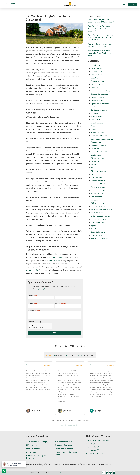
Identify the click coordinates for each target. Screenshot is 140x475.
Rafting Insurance (97, 193)
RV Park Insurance (98, 206)
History (93, 126)
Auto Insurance (96, 68)
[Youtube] (110, 472)
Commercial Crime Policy (100, 90)
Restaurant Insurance (63, 445)
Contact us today (32, 270)
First (29, 300)
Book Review (95, 78)
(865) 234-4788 (41, 289)
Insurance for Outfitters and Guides (66, 453)
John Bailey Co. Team (99, 151)
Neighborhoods (96, 177)
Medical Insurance (98, 167)
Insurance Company (98, 145)
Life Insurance (96, 155)
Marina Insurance (97, 158)
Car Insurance (32, 452)
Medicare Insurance (98, 171)
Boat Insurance (96, 74)
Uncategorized (96, 235)
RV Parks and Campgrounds (101, 209)
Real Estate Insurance (63, 441)
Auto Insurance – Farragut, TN (38, 441)
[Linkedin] (114, 472)
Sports (93, 225)
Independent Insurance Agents (102, 139)
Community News (97, 97)
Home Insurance (33, 448)
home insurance (54, 260)
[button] (124, 4)
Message (34, 310)
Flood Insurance (97, 116)
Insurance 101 (96, 142)
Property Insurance (98, 190)
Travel (93, 228)
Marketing (95, 161)
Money (93, 174)
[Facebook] (103, 472)
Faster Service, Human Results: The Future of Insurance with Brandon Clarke (100, 37)
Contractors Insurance (64, 448)
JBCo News (95, 148)
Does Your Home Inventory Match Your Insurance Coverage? (99, 28)
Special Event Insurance (100, 219)
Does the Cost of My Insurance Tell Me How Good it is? (100, 45)
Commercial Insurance (99, 94)
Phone (60, 303)
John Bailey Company (56, 257)
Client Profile (96, 87)
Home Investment (97, 132)
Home (93, 129)
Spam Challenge (35, 322)
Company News (97, 100)
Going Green (95, 119)
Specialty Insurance (98, 222)
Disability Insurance (98, 107)
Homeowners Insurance (99, 135)
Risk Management (97, 203)
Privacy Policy (59, 472)
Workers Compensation (99, 238)
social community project (100, 216)
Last (56, 300)
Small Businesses (97, 212)
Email (33, 303)
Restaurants (95, 200)
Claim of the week (97, 84)
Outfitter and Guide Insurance (102, 184)
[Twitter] (107, 472)
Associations (95, 65)
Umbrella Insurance (98, 232)
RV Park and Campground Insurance (36, 456)
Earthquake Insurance (99, 110)
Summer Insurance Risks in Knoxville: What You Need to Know (99, 52)
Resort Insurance (97, 196)
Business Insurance (98, 81)
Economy (94, 113)
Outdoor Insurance (98, 180)
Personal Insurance (98, 187)
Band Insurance (96, 71)
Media (93, 164)
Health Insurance (97, 123)
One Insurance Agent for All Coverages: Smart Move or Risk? (101, 20)
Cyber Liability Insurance (100, 103)
